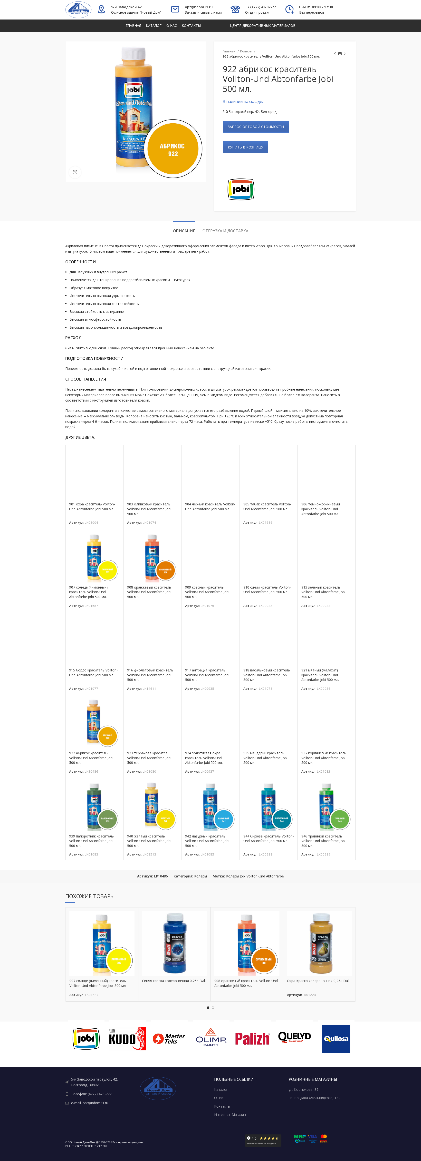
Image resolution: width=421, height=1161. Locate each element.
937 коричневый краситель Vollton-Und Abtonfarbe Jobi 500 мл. (323, 758)
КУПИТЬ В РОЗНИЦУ (245, 147)
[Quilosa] (294, 1038)
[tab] (184, 228)
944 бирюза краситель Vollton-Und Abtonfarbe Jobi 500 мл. (268, 838)
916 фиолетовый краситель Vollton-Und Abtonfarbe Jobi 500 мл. (150, 675)
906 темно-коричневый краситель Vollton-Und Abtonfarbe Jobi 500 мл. (320, 509)
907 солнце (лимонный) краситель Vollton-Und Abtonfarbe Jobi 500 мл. (88, 592)
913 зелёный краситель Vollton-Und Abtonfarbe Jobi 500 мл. (323, 592)
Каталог (221, 1089)
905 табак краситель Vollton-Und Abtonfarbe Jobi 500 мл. (267, 506)
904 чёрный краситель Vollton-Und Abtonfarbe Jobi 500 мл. (210, 506)
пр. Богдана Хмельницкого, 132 (314, 1097)
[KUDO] (86, 1038)
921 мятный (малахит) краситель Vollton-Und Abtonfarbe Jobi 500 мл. (320, 675)
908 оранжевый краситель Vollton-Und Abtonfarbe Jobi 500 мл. (149, 592)
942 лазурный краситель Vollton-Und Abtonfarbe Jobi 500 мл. (207, 841)
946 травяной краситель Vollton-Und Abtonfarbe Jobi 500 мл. (323, 841)
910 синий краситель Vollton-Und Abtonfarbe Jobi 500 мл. (267, 589)
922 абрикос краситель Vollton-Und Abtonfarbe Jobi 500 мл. (91, 758)
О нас (218, 1097)
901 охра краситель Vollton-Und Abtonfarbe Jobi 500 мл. (92, 506)
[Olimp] (169, 1038)
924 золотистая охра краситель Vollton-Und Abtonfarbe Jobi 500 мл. (204, 758)
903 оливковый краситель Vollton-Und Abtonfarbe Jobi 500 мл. (149, 509)
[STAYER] (336, 1038)
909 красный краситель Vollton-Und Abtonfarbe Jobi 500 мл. (207, 592)
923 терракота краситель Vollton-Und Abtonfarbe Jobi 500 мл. (149, 758)
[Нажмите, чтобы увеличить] (75, 172)
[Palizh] (211, 1038)
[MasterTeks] (127, 1038)
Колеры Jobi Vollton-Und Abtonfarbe (255, 876)
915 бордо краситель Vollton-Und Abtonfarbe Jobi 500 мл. (93, 672)
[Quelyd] (252, 1038)
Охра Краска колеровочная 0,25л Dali (318, 980)
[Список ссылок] (99, 1082)
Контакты (222, 1106)
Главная (229, 51)
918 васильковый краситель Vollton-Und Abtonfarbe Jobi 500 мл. (266, 675)
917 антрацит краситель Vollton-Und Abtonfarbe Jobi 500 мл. (207, 675)
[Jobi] (241, 189)
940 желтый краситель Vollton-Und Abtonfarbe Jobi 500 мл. (149, 841)
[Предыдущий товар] (335, 53)
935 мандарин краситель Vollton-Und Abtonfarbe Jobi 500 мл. (265, 758)
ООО (80, 1142)
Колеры (246, 51)
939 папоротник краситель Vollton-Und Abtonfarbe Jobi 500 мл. (91, 841)
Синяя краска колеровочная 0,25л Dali (174, 980)
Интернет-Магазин (230, 1114)
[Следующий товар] (344, 53)
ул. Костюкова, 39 (303, 1089)
